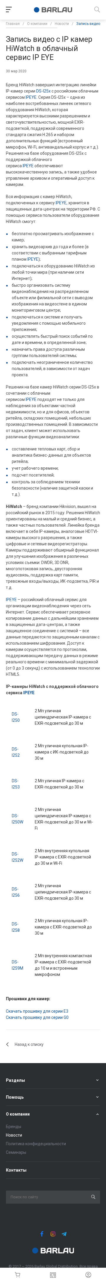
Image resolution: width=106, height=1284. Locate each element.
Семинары (16, 1152)
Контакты (16, 1170)
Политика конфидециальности (36, 1143)
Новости (14, 1135)
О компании (18, 1114)
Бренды (13, 1126)
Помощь (15, 1097)
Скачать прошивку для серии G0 (37, 1017)
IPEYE (31, 97)
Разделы (15, 1080)
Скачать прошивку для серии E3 (37, 1011)
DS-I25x (43, 91)
